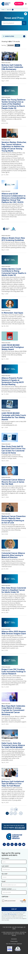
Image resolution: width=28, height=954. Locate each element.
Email (3, 881)
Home (3, 9)
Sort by (4, 45)
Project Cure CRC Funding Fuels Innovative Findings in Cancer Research (14, 671)
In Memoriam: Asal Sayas (12, 313)
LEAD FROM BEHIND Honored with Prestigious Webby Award (13, 347)
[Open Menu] (25, 3)
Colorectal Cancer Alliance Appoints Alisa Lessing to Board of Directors (13, 555)
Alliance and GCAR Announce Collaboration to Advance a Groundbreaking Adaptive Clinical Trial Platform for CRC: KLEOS (14, 198)
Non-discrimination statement (14, 943)
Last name (5, 866)
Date (17, 45)
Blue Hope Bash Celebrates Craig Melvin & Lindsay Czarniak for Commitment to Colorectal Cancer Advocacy (13, 710)
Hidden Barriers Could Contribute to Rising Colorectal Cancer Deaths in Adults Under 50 (14, 272)
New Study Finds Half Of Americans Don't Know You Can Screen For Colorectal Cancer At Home (13, 449)
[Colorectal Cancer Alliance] (6, 4)
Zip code (4, 874)
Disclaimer (14, 939)
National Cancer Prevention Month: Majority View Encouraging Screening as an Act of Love (14, 519)
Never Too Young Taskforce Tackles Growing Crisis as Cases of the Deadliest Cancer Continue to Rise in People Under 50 (13, 104)
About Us (9, 9)
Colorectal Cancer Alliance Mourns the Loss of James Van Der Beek (13, 482)
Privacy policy (14, 941)
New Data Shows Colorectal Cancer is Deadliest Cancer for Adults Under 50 (14, 590)
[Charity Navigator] (9, 948)
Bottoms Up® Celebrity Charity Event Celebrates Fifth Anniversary (12, 67)
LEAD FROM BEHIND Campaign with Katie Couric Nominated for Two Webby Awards (14, 416)
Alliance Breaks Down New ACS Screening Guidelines (13, 239)
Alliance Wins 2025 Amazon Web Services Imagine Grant (14, 632)
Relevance (11, 45)
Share (25, 13)
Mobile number (9, 889)
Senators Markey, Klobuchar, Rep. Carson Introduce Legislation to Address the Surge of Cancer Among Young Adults (14, 146)
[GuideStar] (18, 948)
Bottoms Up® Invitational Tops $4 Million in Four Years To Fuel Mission (13, 783)
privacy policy (13, 914)
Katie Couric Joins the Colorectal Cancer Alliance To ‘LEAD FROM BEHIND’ (13, 745)
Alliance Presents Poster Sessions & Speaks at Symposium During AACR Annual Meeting (13, 381)
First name (5, 858)
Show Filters (9, 36)
